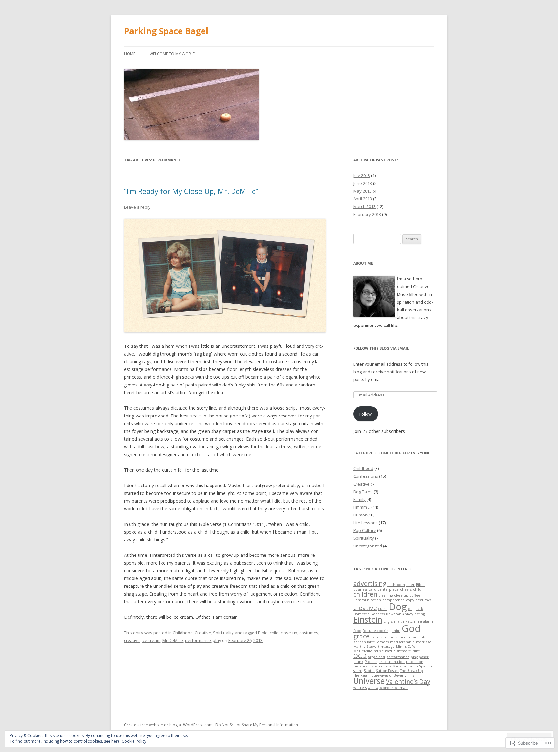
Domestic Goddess (369, 614)
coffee (414, 595)
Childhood (183, 633)
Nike (416, 651)
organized (376, 657)
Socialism (400, 666)
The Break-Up (411, 670)
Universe (369, 681)
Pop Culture (364, 530)
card (372, 589)
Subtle (369, 670)
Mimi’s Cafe (405, 646)
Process (371, 661)
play (217, 640)
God (411, 628)
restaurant (362, 666)
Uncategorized (367, 546)
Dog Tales (363, 492)
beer (410, 584)
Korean (359, 642)
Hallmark (378, 637)
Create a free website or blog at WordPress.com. (168, 724)
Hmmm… (361, 507)
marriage (423, 642)
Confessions (365, 476)
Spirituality (223, 633)
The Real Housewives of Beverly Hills (383, 675)
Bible (263, 633)
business (360, 589)
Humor (360, 515)
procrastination (391, 661)
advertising (369, 583)
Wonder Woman (393, 688)
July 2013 (361, 175)
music (379, 651)
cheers (406, 589)
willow (373, 688)
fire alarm (424, 621)
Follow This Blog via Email (381, 348)
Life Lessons (365, 523)
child (274, 633)
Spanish (425, 666)
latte (371, 642)
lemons (382, 642)
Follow (365, 414)
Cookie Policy (134, 741)
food (357, 630)
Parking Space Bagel (166, 31)
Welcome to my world (173, 53)
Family (359, 499)
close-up (289, 633)
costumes (308, 633)
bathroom (396, 584)
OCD (360, 656)
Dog (398, 606)
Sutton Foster (387, 670)
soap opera (381, 666)
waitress (360, 688)
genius (395, 630)
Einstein (367, 619)
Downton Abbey (399, 614)
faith (400, 621)
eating (419, 614)
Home (129, 53)
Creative (203, 633)
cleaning (385, 595)
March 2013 (364, 206)
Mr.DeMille (172, 640)
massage (388, 646)
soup (414, 666)
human (394, 637)
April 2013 (362, 199)
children (365, 594)
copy (410, 600)
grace (361, 636)
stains (357, 670)
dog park (415, 609)
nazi (388, 651)
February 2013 (367, 214)
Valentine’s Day (408, 681)
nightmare (402, 651)
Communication (367, 600)
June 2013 (362, 183)
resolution (414, 661)
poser (424, 657)
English (389, 621)
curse (383, 609)
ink (422, 637)
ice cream (151, 640)
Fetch (410, 621)
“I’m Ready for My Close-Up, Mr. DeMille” (191, 191)
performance (198, 640)
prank (358, 661)
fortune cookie (375, 630)
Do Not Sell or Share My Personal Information (256, 724)
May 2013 (362, 191)
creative (132, 640)
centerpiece (388, 589)
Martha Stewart (366, 646)
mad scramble (402, 642)
